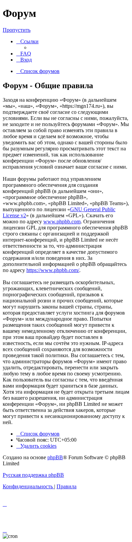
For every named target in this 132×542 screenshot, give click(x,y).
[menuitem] (23, 53)
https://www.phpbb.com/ (52, 270)
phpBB (55, 457)
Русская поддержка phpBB (33, 475)
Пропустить (16, 30)
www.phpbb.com (62, 221)
